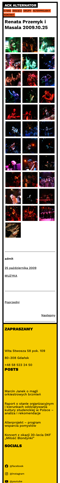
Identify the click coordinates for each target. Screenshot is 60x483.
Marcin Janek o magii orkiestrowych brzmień (23, 393)
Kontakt (9, 14)
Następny (48, 315)
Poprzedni (12, 302)
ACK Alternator (20, 5)
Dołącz (17, 10)
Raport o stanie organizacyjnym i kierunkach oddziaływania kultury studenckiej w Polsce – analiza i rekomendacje (29, 408)
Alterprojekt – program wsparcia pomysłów (23, 424)
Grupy (27, 10)
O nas (7, 10)
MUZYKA (11, 276)
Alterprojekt (41, 10)
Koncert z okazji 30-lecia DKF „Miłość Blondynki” (28, 436)
